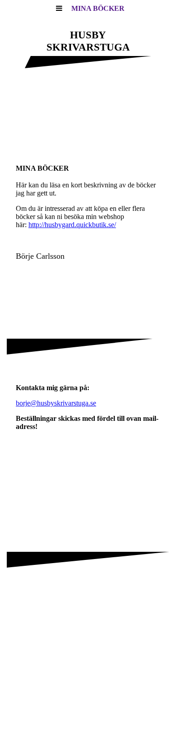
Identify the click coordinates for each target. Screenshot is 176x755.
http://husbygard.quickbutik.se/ (72, 224)
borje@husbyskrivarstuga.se (56, 403)
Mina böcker (98, 8)
